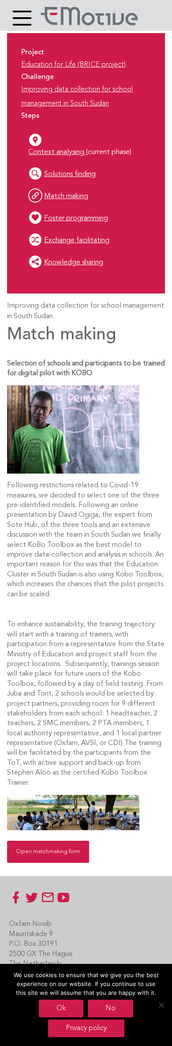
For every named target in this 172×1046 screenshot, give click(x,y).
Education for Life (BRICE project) (73, 64)
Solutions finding (70, 174)
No (110, 1008)
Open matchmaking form (48, 851)
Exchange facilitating (76, 240)
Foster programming (76, 218)
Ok (61, 1008)
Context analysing (57, 152)
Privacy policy (86, 1028)
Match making (66, 196)
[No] (161, 1005)
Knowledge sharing (73, 262)
